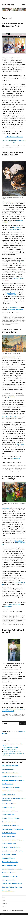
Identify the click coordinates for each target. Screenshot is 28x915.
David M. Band (8, 715)
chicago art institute (6, 619)
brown (9, 467)
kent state (13, 620)
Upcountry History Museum (9, 876)
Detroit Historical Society (9, 803)
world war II (20, 624)
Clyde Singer (5, 508)
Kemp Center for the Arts (9, 822)
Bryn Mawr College (7, 783)
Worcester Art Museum (8, 891)
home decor (10, 716)
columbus (18, 619)
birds (22, 320)
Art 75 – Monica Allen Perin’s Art (14, 137)
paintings (11, 621)
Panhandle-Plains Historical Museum (12, 840)
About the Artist (12, 316)
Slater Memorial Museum (9, 854)
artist (18, 145)
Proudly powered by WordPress (16, 910)
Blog (3, 900)
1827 (21, 317)
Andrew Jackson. (11, 294)
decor (8, 321)
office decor (16, 716)
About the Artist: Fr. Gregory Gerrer (11, 331)
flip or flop (23, 619)
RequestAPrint (8, 5)
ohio (6, 621)
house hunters (7, 620)
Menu (23, 4)
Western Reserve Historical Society (12, 883)
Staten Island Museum (8, 858)
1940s (10, 616)
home (15, 468)
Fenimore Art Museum (8, 807)
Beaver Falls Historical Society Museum (13, 780)
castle (12, 467)
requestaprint (7, 147)
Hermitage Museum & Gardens (10, 818)
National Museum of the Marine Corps (12, 829)
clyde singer (13, 619)
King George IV (11, 292)
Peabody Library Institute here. (15, 309)
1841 (5, 318)
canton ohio (14, 617)
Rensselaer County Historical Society (12, 851)
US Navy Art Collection (15, 147)
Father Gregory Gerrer (8, 357)
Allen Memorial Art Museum (10, 773)
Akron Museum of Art (8, 769)
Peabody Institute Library (7, 317)
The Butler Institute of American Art (15, 623)
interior (18, 468)
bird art (18, 320)
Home (3, 897)
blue (7, 467)
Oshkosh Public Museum (9, 832)
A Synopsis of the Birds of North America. (15, 318)
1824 (19, 317)
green (10, 468)
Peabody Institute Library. (15, 229)
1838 (23, 317)
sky (18, 471)
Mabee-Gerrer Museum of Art (10, 417)
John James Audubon (7, 202)
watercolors (7, 624)
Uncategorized (12, 145)
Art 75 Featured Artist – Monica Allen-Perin (13, 25)
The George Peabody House (9, 865)
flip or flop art (18, 467)
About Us (4, 906)
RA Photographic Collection (10, 747)
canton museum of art (6, 617)
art (10, 320)
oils (8, 621)
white (20, 471)
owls (8, 322)
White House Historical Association (12, 887)
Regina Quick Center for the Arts (11, 847)
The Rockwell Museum (8, 872)
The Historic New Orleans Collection (12, 869)
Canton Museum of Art (14, 604)
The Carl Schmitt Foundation (10, 861)
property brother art (6, 471)
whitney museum (13, 624)
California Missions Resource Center (12, 791)
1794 (17, 317)
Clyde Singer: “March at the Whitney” (13, 477)
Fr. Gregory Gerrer (19, 465)
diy (14, 467)
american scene (14, 616)
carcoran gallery (20, 617)
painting (20, 469)
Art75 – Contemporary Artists (10, 765)
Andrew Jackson (5, 320)
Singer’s (21, 548)
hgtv (11, 321)
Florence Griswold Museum (10, 811)
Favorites (4, 903)
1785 (15, 317)
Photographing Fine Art (9, 749)
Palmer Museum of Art (8, 836)
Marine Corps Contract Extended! (12, 751)
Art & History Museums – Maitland (11, 776)
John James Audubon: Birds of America (12, 153)
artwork (20, 145)
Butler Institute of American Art (11, 787)
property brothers (17, 621)
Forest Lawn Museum (8, 814)
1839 (3, 318)
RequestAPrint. (16, 227)
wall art (9, 324)
